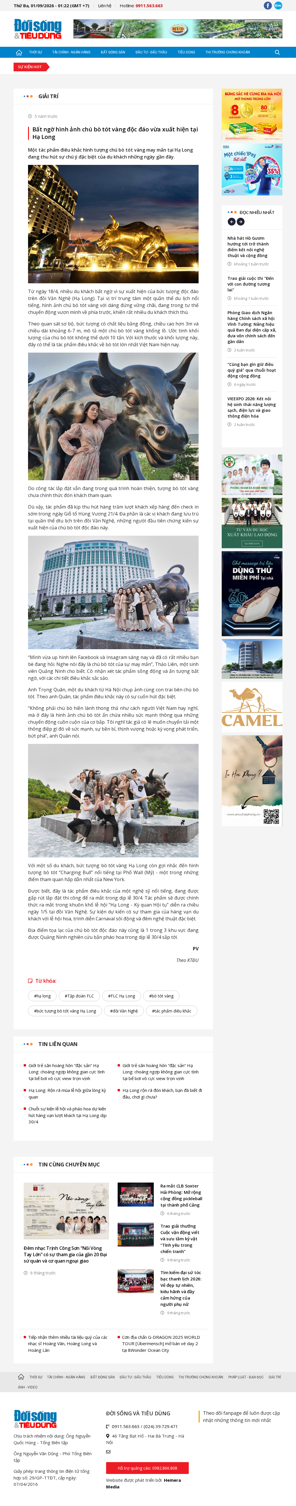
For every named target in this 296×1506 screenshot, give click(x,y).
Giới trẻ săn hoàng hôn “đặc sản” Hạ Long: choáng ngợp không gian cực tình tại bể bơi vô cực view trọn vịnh (67, 1071)
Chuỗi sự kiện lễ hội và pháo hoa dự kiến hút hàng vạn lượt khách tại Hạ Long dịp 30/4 (68, 1115)
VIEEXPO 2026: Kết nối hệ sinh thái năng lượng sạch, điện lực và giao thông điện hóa (251, 407)
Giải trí (48, 96)
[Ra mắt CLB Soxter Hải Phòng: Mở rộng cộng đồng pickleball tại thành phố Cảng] (136, 1195)
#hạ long (42, 996)
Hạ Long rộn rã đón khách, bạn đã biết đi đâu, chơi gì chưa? (162, 1093)
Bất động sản (113, 52)
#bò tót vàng (161, 996)
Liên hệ (104, 5)
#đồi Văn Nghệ (124, 1011)
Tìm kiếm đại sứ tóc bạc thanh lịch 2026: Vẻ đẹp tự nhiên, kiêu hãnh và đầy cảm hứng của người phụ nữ (180, 1288)
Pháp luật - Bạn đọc (246, 1377)
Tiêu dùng (186, 52)
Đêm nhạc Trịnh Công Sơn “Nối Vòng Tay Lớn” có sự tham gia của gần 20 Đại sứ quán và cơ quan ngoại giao (65, 1254)
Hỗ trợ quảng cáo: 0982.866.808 (147, 1468)
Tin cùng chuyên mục (69, 1164)
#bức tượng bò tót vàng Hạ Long (65, 1011)
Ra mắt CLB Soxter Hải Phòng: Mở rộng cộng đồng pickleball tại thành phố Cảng (181, 1195)
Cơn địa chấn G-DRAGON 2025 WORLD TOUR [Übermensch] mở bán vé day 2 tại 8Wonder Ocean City (161, 1343)
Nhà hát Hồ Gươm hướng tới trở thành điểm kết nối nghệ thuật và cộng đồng (248, 246)
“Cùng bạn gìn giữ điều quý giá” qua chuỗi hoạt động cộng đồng (251, 370)
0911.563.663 (126, 1426)
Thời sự (35, 52)
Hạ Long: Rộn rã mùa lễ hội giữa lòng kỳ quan (67, 1093)
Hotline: (141, 5)
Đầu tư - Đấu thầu (151, 52)
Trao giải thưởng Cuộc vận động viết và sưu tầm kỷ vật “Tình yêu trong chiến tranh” (179, 1238)
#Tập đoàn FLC (79, 996)
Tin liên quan (57, 1043)
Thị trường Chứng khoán (228, 52)
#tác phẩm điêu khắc (171, 1011)
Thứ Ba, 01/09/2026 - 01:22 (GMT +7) (51, 5)
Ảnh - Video (28, 1387)
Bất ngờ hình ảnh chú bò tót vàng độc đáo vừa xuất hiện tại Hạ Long (115, 133)
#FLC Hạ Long (121, 996)
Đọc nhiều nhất (257, 212)
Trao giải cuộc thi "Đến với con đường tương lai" (250, 284)
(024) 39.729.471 (161, 1426)
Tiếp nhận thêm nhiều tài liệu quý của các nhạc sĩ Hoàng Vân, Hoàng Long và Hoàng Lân (68, 1343)
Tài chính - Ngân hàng (71, 52)
